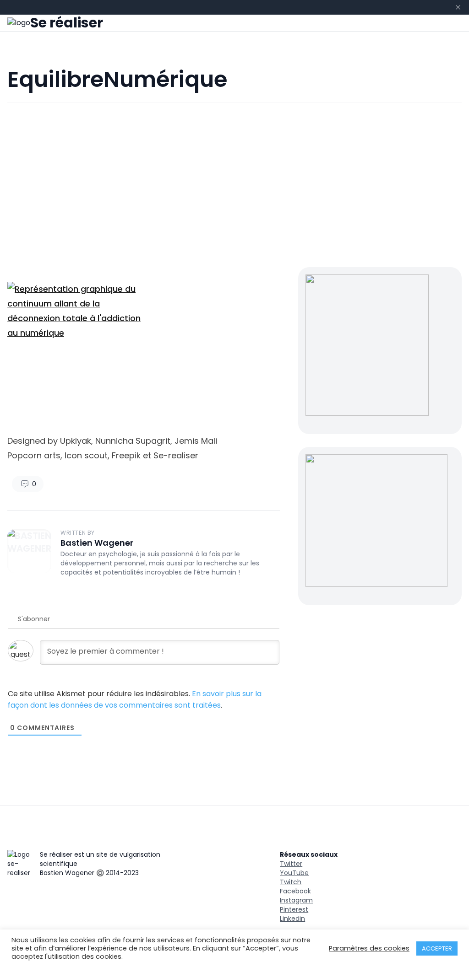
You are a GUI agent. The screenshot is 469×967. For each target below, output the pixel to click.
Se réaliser (66, 22)
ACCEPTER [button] (437, 948)
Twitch (290, 881)
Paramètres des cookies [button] (369, 948)
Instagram (296, 900)
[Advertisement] (234, 185)
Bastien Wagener (96, 542)
